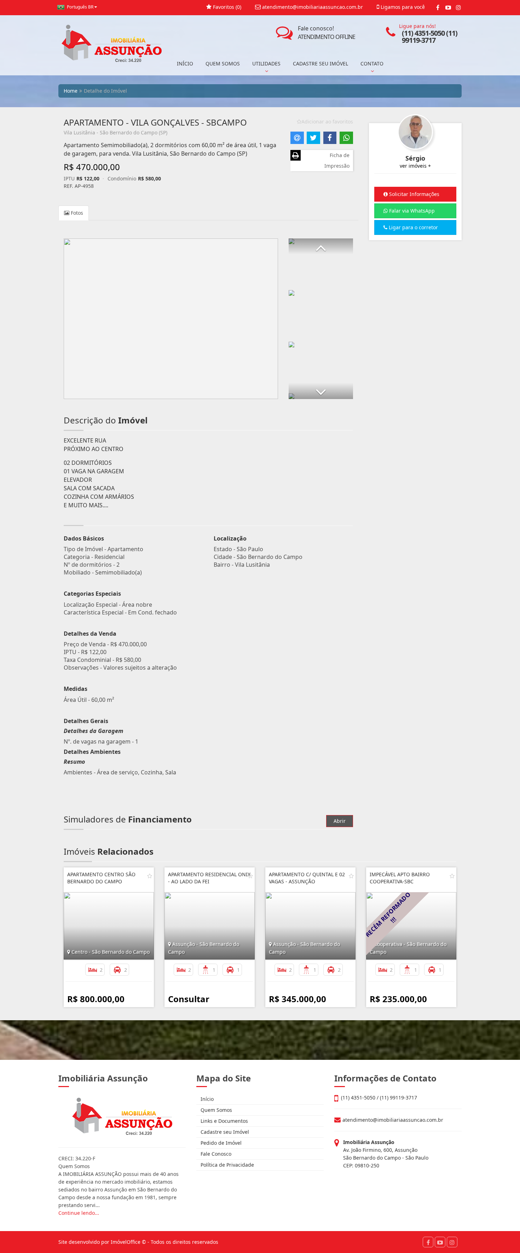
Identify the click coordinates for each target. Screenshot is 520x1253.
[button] (321, 246)
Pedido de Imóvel (220, 1142)
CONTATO (371, 63)
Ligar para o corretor (412, 227)
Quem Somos (215, 1110)
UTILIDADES (266, 63)
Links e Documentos (223, 1121)
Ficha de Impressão (336, 160)
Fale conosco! (326, 32)
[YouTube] (448, 7)
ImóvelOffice (125, 1241)
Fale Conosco (215, 1153)
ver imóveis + (415, 165)
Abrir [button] (340, 821)
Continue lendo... (78, 1212)
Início (206, 1099)
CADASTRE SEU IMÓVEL (320, 63)
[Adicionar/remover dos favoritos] (149, 876)
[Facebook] (437, 7)
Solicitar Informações (413, 194)
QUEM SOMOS (223, 63)
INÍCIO (185, 63)
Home (70, 90)
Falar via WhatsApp (411, 210)
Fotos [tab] (76, 212)
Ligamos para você (402, 7)
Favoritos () (226, 7)
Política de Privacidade (226, 1164)
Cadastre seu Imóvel (224, 1131)
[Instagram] (458, 7)
